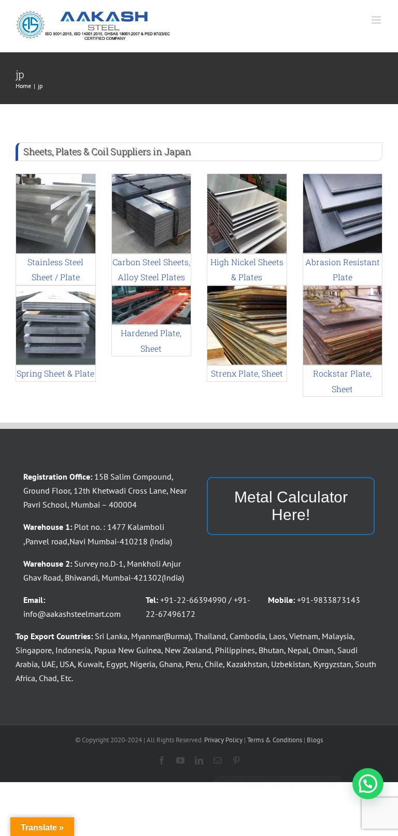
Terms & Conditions (274, 740)
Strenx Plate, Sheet (247, 373)
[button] (367, 783)
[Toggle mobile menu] (377, 20)
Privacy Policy (223, 740)
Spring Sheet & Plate (55, 373)
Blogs (315, 740)
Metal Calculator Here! (291, 505)
